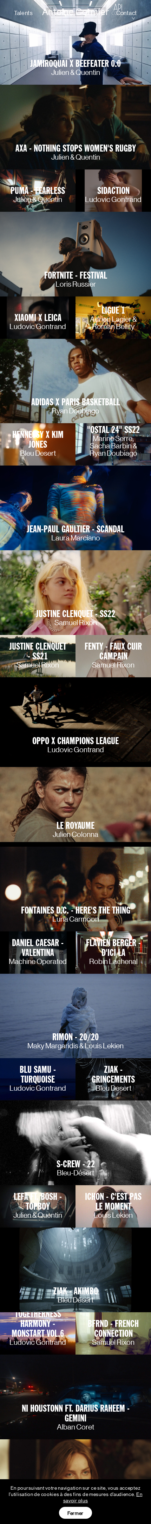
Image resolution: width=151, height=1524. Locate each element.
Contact (126, 12)
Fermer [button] (75, 1513)
